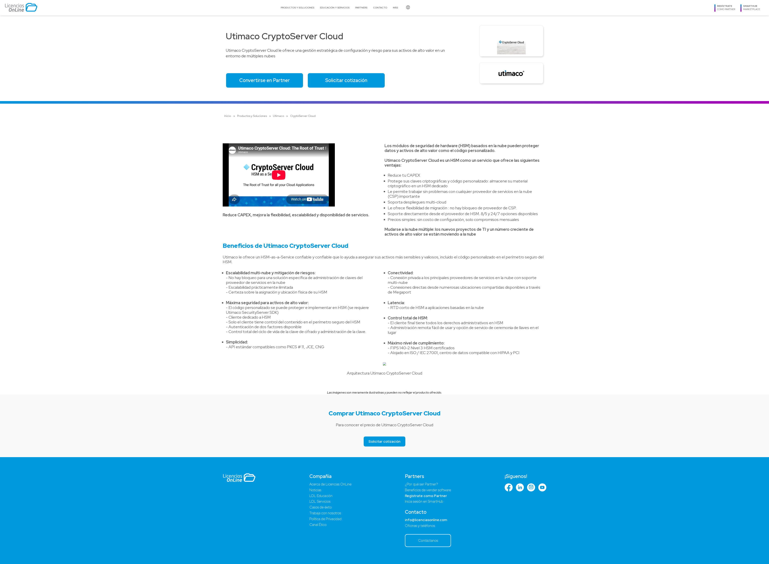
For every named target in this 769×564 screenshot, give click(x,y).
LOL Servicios (319, 501)
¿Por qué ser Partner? (421, 484)
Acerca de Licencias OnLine (330, 484)
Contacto (380, 7)
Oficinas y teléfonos (420, 525)
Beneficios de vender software (428, 490)
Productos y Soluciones (297, 7)
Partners (361, 7)
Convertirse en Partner (264, 80)
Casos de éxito (320, 507)
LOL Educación (320, 495)
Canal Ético (318, 524)
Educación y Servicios (334, 7)
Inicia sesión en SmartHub (424, 501)
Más (395, 7)
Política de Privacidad (325, 518)
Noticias (315, 490)
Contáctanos (428, 540)
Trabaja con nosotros (325, 513)
